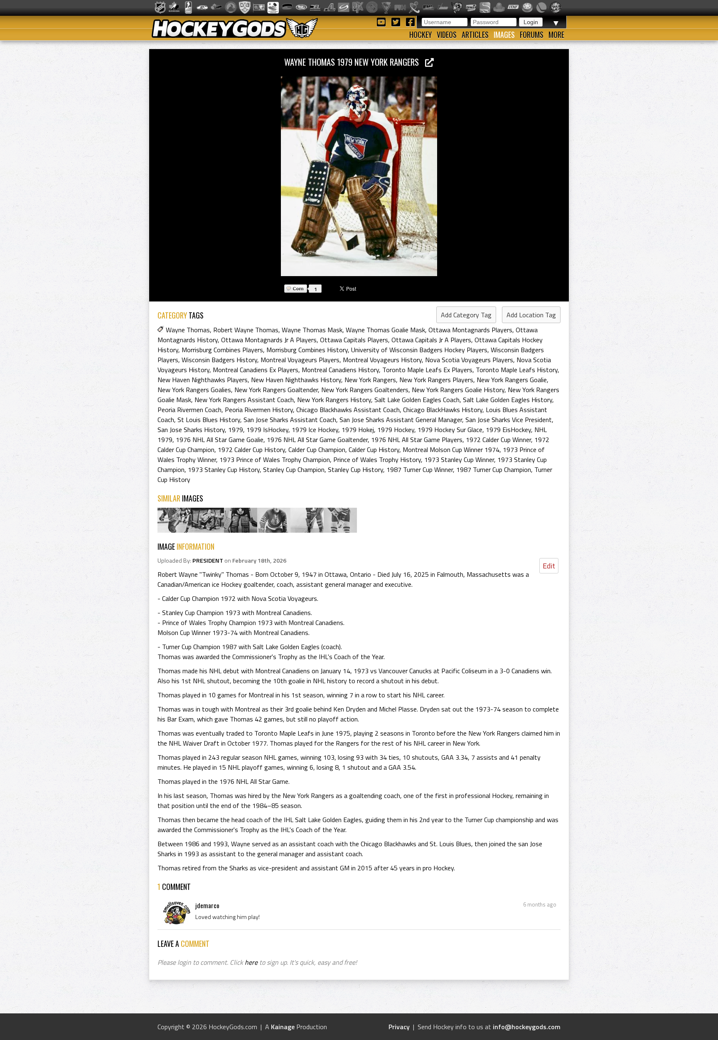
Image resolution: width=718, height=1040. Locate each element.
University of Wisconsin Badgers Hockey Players (419, 350)
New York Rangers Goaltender (276, 390)
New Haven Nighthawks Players (202, 380)
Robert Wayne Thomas (245, 330)
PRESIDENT (207, 560)
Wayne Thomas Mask (312, 330)
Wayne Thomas (188, 330)
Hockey (420, 34)
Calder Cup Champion (316, 450)
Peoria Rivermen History (259, 410)
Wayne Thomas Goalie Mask (385, 330)
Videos (447, 34)
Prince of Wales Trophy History (377, 459)
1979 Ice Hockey (315, 430)
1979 (235, 430)
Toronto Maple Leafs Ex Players (427, 370)
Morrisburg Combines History (307, 350)
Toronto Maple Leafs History (517, 370)
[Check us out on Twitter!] (397, 21)
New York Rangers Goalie (512, 380)
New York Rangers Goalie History (458, 390)
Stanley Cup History (355, 469)
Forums (531, 34)
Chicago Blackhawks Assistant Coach (348, 410)
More (556, 34)
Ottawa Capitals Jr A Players (431, 340)
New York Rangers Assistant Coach (244, 400)
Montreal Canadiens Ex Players (255, 370)
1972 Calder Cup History (251, 450)
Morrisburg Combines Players (222, 350)
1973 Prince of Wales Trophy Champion (274, 459)
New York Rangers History (334, 400)
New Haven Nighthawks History (296, 380)
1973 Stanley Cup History (224, 469)
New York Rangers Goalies (194, 390)
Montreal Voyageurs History (382, 360)
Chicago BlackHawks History (442, 410)
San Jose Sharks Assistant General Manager (400, 420)
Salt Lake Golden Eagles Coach (417, 400)
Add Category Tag (466, 315)
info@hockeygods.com (527, 1027)
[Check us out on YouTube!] (382, 21)
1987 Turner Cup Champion (493, 469)
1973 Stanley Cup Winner (459, 459)
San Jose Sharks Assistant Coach (289, 420)
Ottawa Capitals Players (354, 340)
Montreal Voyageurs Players (300, 360)
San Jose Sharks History (191, 430)
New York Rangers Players (436, 380)
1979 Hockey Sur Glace (450, 430)
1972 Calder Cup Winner (498, 440)
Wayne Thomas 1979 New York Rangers (354, 61)
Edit (549, 565)
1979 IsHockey (267, 430)
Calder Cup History (374, 450)
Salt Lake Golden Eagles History (507, 400)
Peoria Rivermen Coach (189, 410)
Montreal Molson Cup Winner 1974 (451, 450)
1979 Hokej (358, 430)
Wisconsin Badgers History (219, 360)
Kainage (283, 1027)
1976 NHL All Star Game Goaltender (317, 440)
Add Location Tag (531, 315)
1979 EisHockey (508, 430)
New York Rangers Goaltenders (364, 390)
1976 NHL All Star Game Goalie (219, 440)
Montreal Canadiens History (340, 370)
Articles (475, 34)
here (251, 962)
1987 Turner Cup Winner (419, 469)
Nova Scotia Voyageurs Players (469, 360)
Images (504, 34)
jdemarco (207, 905)
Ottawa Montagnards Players (470, 330)
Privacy (399, 1027)
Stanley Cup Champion (294, 469)
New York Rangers (370, 380)
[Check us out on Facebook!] (410, 21)
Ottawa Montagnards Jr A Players (269, 340)
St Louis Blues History (208, 420)
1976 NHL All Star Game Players (416, 440)
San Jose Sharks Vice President (508, 420)
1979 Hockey (395, 430)
